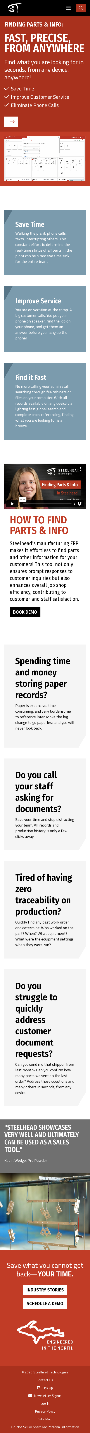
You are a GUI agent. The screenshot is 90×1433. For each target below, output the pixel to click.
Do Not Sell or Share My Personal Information (45, 1427)
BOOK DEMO (25, 612)
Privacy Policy (45, 1411)
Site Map (45, 1419)
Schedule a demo (45, 1303)
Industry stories (45, 1290)
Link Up (47, 1387)
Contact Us (45, 1380)
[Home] (14, 8)
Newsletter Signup (48, 1395)
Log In (45, 1403)
